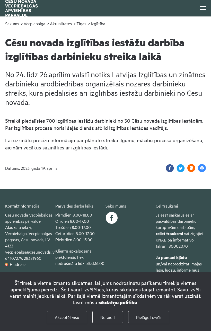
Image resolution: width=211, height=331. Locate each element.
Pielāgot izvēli (148, 317)
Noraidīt (107, 317)
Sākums (12, 23)
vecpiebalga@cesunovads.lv (30, 252)
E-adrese (16, 264)
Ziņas (81, 23)
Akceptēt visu (67, 317)
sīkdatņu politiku (118, 302)
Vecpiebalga (34, 23)
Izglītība (98, 23)
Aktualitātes (61, 23)
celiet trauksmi (169, 233)
